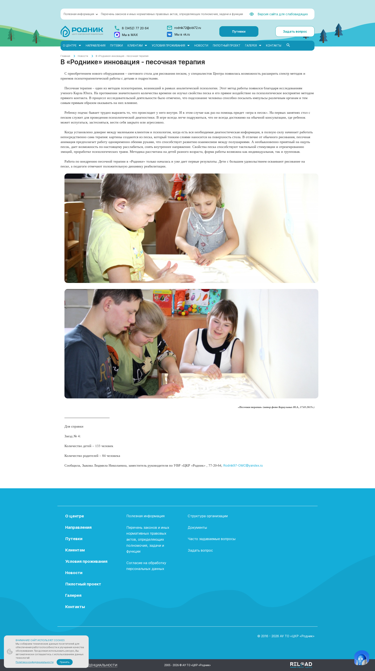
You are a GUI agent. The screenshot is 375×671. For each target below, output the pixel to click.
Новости (201, 45)
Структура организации (208, 516)
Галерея (251, 45)
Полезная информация (79, 14)
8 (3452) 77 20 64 (135, 28)
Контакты (273, 45)
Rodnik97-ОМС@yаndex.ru (243, 465)
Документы (197, 527)
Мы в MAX (130, 35)
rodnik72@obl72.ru (187, 28)
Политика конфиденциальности (35, 662)
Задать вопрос (295, 31)
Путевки (239, 31)
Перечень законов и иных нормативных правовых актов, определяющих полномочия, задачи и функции (172, 14)
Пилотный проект (226, 45)
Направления (95, 45)
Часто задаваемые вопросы (212, 539)
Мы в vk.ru (182, 34)
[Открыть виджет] (361, 657)
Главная (65, 56)
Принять (65, 662)
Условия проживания (168, 45)
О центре (70, 45)
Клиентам (135, 45)
